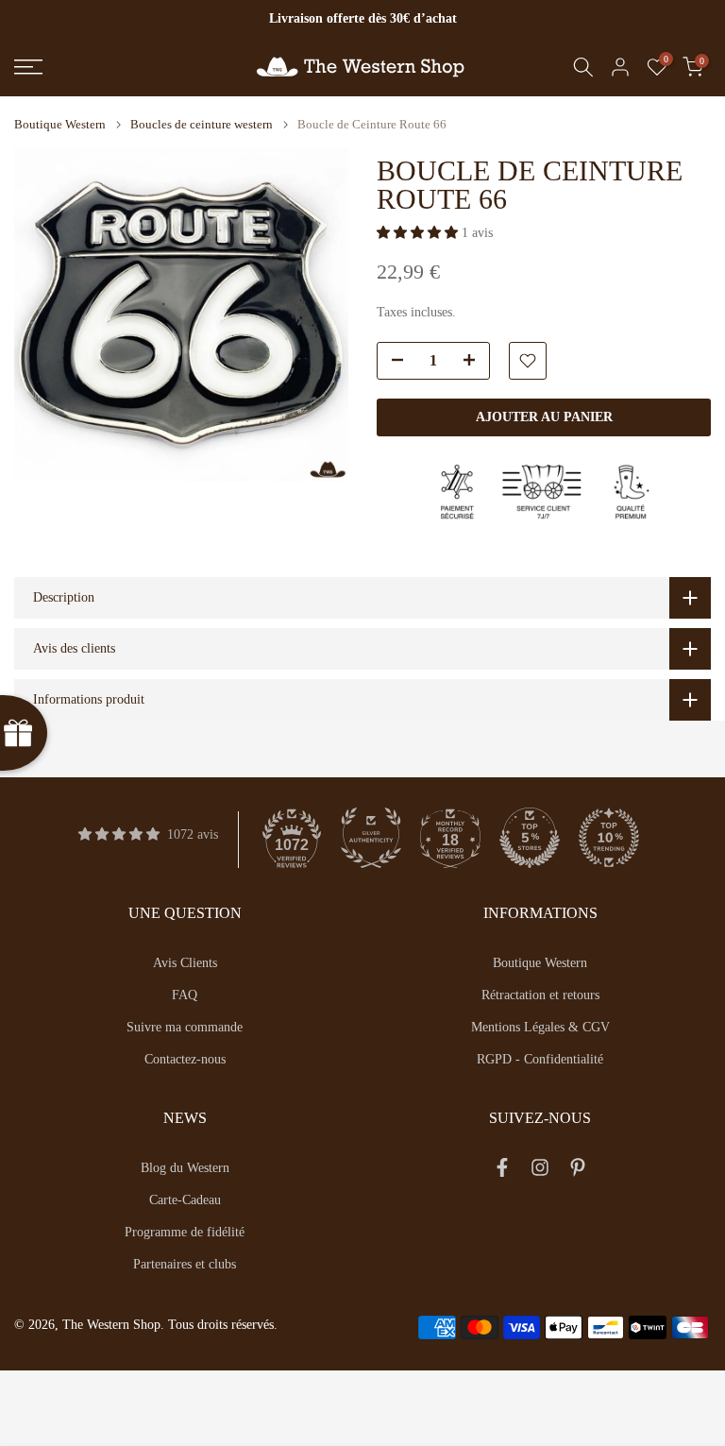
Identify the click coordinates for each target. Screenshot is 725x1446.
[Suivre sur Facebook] (502, 1171)
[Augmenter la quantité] (475, 362)
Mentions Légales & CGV (540, 1027)
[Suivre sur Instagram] (540, 1171)
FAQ (184, 995)
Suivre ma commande (184, 1027)
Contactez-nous (185, 1059)
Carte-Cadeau (185, 1200)
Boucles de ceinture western (201, 124)
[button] (419, 233)
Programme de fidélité (184, 1232)
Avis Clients (185, 963)
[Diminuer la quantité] (392, 362)
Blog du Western (185, 1168)
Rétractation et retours (540, 995)
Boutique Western (60, 124)
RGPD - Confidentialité (540, 1059)
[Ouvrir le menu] (121, 67)
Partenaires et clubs (184, 1264)
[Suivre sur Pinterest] (577, 1171)
